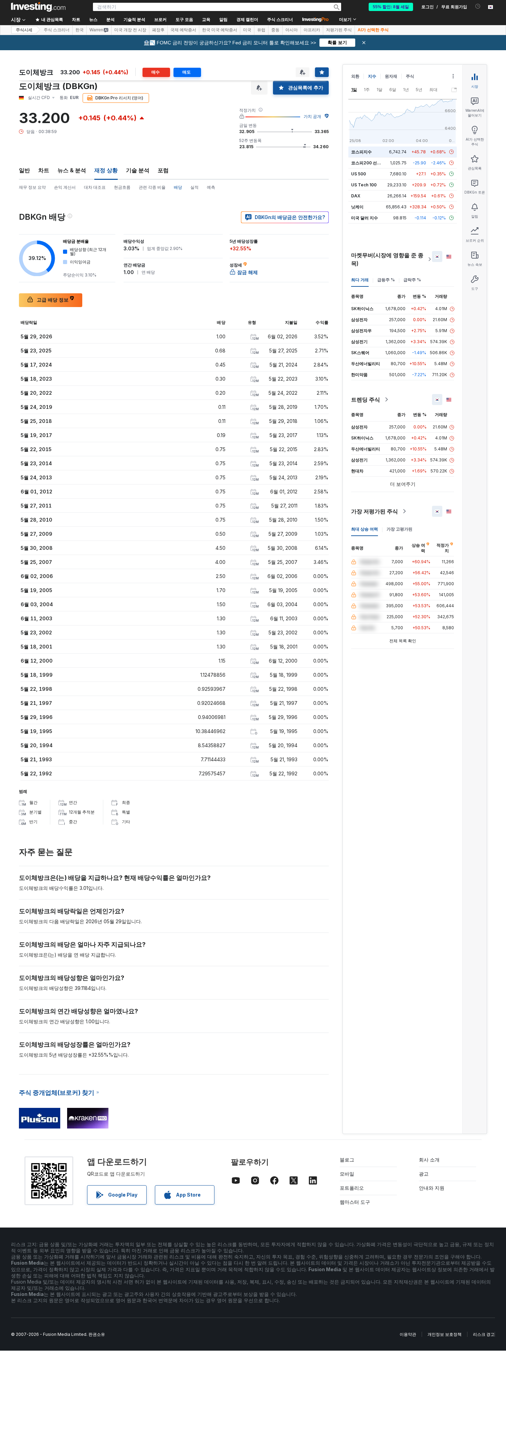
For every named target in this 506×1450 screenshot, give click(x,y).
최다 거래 (360, 279)
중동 (275, 30)
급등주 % (386, 279)
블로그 (347, 1160)
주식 (410, 76)
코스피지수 (361, 151)
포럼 (163, 170)
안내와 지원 (431, 1188)
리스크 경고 (484, 1334)
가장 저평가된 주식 (374, 511)
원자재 (391, 76)
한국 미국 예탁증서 (219, 30)
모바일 (347, 1174)
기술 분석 (137, 170)
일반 (24, 170)
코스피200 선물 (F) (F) (372, 162)
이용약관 (408, 1334)
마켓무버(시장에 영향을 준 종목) (387, 259)
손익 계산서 (65, 187)
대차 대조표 (95, 187)
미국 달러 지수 (364, 217)
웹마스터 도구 (355, 1202)
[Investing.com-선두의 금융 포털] (38, 7)
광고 (424, 1174)
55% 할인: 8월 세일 (391, 6)
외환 (355, 76)
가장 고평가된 (399, 529)
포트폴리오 (352, 1188)
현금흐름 (122, 187)
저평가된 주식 (339, 30)
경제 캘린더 (247, 19)
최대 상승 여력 (364, 529)
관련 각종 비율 (152, 187)
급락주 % (412, 279)
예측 (211, 187)
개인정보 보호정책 (445, 1334)
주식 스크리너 (280, 19)
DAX (355, 195)
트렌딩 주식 (365, 399)
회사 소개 (429, 1160)
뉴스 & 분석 (71, 170)
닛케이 (357, 206)
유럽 (261, 30)
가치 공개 (312, 116)
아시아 (291, 30)
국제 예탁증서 (183, 30)
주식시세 (24, 30)
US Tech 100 (364, 184)
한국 (79, 30)
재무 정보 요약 (32, 187)
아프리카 (312, 30)
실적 (194, 187)
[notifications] (478, 6)
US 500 (358, 173)
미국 (247, 30)
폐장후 (158, 30)
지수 (372, 76)
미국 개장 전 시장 (130, 30)
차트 (43, 170)
